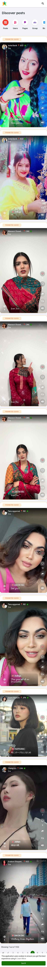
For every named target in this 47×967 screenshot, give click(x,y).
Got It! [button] (23, 963)
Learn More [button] (21, 959)
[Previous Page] (8, 953)
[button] (43, 3)
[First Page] (3, 953)
